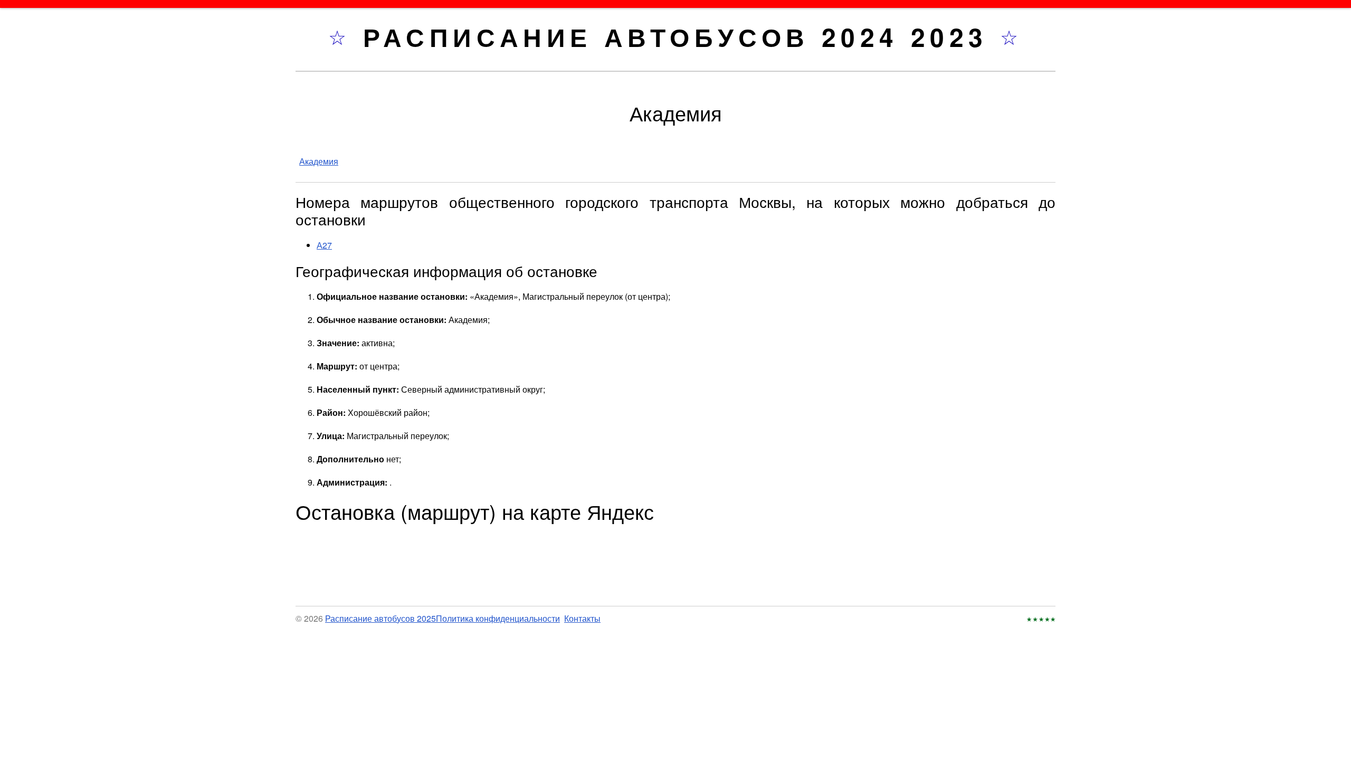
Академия (318, 161)
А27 (324, 245)
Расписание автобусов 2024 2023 (681, 36)
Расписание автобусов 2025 (380, 618)
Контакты (582, 618)
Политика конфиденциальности (498, 618)
